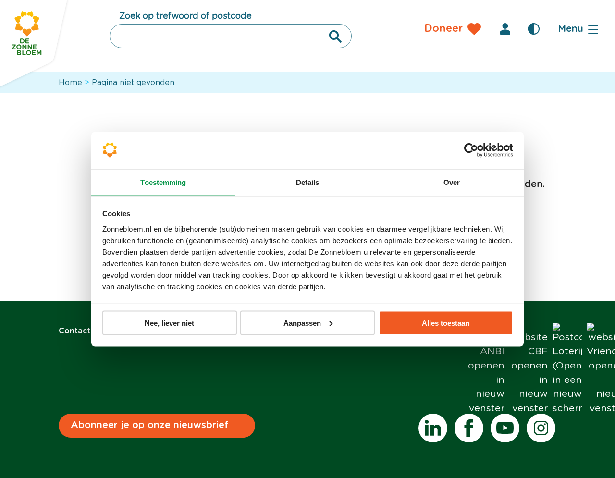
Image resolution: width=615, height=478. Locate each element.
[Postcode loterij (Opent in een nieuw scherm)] (567, 369)
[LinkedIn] (432, 428)
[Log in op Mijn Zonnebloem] (505, 29)
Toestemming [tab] (163, 182)
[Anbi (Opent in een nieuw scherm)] (485, 369)
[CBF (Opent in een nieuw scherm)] (528, 369)
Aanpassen (302, 323)
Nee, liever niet (169, 323)
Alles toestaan (445, 323)
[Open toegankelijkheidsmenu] (534, 29)
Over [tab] (451, 182)
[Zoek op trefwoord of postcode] (335, 36)
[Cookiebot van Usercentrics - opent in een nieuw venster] (471, 150)
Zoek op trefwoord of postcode (185, 16)
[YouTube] (505, 428)
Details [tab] (308, 182)
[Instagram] (541, 428)
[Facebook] (469, 428)
